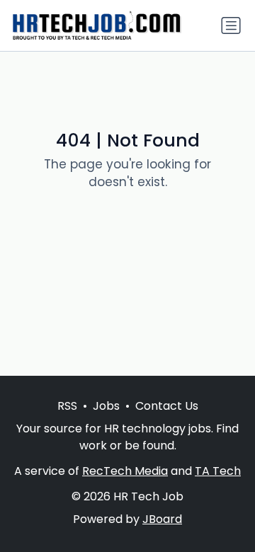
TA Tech (218, 471)
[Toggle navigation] (230, 25)
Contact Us (166, 406)
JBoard (162, 519)
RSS (67, 406)
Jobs (106, 406)
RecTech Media (125, 471)
